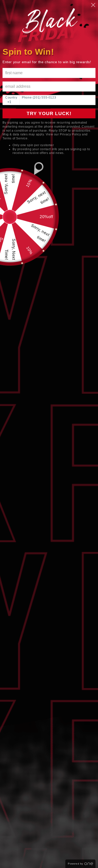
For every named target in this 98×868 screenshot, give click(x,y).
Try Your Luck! (49, 113)
